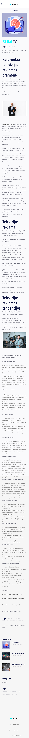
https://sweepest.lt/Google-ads (11, 605)
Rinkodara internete (18, 653)
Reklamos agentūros (8, 124)
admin (21, 50)
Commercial (10, 619)
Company (18, 619)
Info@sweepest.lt (16, 730)
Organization (13, 621)
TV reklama (15, 642)
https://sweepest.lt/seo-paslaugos (12, 594)
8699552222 (16, 724)
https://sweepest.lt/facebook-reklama (13, 598)
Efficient (5, 621)
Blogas (16, 50)
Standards (21, 621)
